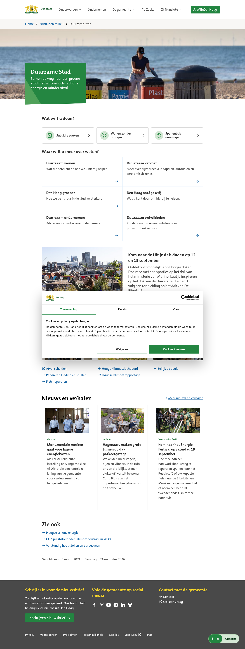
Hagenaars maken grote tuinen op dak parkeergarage (122, 449)
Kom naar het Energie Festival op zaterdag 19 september (176, 449)
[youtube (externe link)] (108, 606)
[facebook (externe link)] (94, 606)
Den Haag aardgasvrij (144, 193)
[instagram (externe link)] (116, 606)
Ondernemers (97, 9)
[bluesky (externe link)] (130, 606)
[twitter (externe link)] (101, 606)
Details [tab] (122, 309)
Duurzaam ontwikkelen (146, 218)
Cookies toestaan (174, 349)
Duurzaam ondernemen (65, 218)
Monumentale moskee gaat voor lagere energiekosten (65, 449)
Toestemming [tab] (68, 309)
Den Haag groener (60, 193)
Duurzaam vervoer (142, 163)
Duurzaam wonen (60, 163)
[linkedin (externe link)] (123, 606)
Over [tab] (176, 309)
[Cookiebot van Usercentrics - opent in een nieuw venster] (183, 297)
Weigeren (122, 349)
